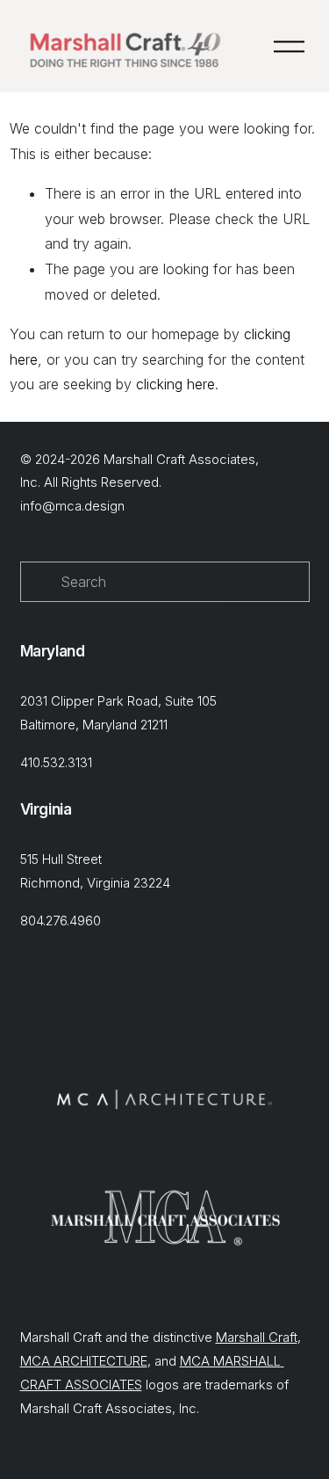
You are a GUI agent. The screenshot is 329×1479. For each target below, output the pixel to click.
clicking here (175, 384)
